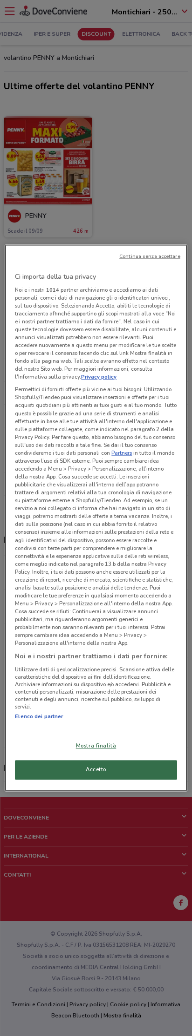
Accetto (96, 770)
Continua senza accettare (149, 256)
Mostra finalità (96, 746)
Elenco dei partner (39, 716)
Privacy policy (99, 377)
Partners (121, 453)
